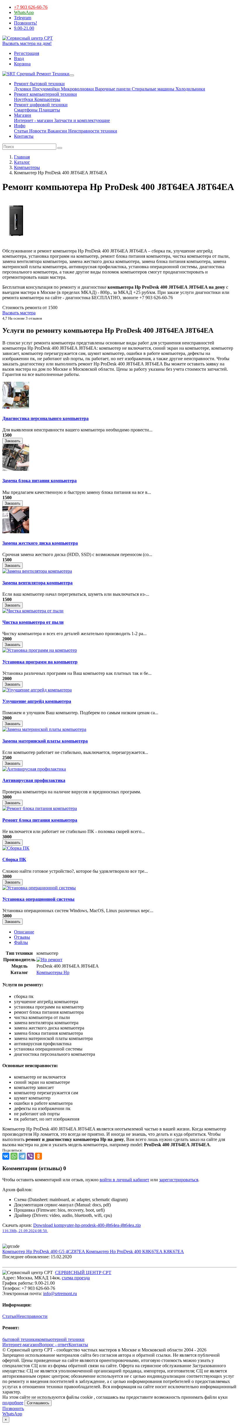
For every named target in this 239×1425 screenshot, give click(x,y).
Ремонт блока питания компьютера (39, 820)
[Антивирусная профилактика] (34, 768)
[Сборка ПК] (15, 848)
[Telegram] (22, 1156)
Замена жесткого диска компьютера (40, 543)
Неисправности (32, 1316)
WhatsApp (24, 12)
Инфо (19, 125)
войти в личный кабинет (124, 1179)
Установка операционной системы (38, 899)
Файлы (21, 942)
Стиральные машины (152, 88)
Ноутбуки (23, 99)
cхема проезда (76, 1277)
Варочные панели (112, 88)
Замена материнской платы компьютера (45, 740)
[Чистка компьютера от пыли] (33, 610)
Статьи (21, 130)
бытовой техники (19, 1339)
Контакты (24, 136)
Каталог (22, 162)
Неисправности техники (92, 130)
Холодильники (189, 88)
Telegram (22, 17)
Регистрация (26, 53)
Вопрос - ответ (53, 1344)
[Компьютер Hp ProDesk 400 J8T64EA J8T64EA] (16, 240)
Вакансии (56, 130)
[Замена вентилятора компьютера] (37, 571)
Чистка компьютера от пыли (33, 622)
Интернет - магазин (33, 120)
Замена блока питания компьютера (39, 480)
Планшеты (49, 109)
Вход (19, 58)
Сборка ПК (14, 859)
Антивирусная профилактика (33, 780)
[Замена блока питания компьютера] (15, 469)
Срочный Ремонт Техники (42, 73)
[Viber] (30, 1156)
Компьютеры (46, 99)
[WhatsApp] (13, 1156)
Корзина (22, 63)
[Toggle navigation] (71, 75)
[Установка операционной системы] (39, 887)
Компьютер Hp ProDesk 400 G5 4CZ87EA (44, 1251)
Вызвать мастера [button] (19, 312)
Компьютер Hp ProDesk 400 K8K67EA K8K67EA (135, 1251)
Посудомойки (45, 88)
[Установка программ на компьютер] (39, 650)
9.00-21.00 (24, 28)
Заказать (12, 441)
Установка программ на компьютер (40, 661)
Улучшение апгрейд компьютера (36, 701)
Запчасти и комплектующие (81, 120)
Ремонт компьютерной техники (45, 94)
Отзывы (22, 937)
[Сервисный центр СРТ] (27, 38)
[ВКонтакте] (5, 1156)
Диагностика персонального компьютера (45, 418)
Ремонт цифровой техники (41, 104)
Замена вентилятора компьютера (37, 582)
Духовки (22, 88)
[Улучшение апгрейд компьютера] (37, 689)
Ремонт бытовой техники (39, 83)
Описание (24, 931)
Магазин (22, 115)
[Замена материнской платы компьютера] (44, 729)
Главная (22, 156)
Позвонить (13, 1408)
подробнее (12, 1402)
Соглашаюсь (38, 1403)
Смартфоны (26, 109)
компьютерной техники (61, 1339)
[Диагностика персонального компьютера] (15, 407)
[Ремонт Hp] (49, 959)
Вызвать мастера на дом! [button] (27, 43)
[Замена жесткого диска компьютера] (15, 531)
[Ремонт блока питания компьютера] (39, 808)
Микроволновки (77, 88)
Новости (37, 130)
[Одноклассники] (38, 1156)
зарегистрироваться (178, 1179)
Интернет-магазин (20, 1344)
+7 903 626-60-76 (31, 7)
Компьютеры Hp (52, 972)
